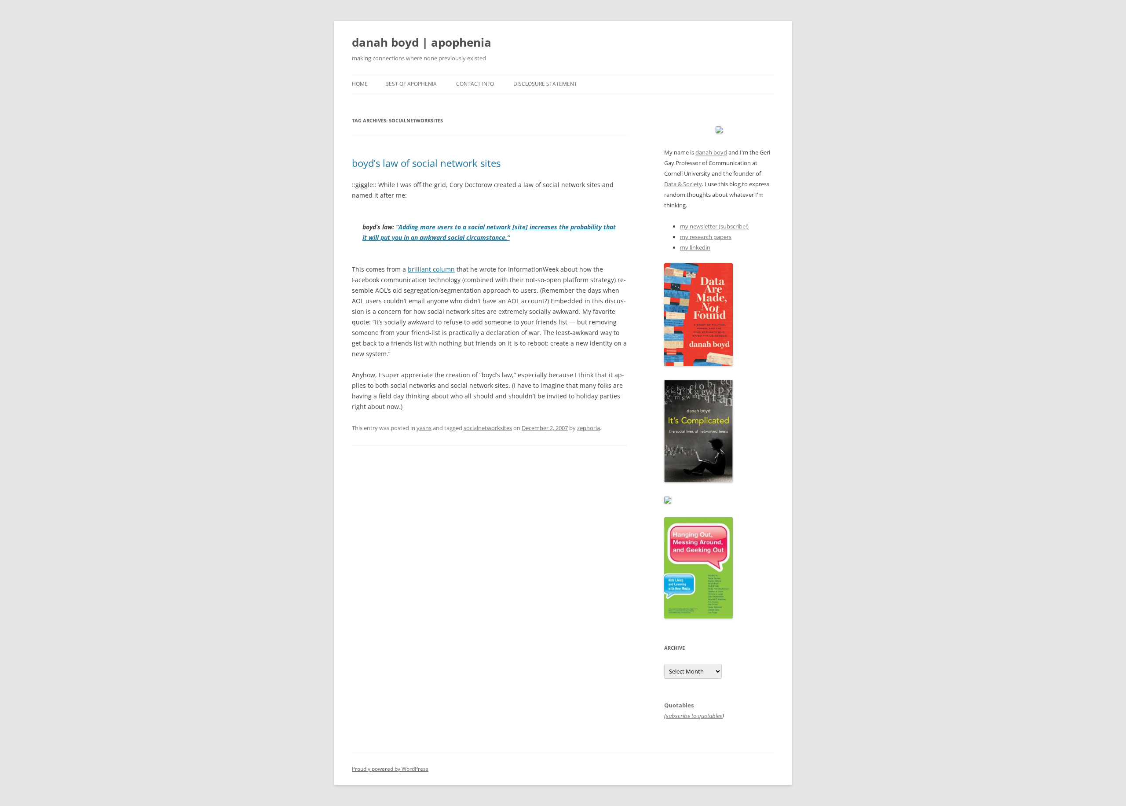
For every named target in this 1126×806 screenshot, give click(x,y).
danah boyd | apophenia (421, 42)
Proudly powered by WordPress (390, 769)
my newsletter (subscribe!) (714, 226)
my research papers (705, 237)
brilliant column (431, 269)
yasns (424, 428)
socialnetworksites (488, 428)
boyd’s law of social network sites (426, 162)
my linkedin (695, 247)
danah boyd (711, 152)
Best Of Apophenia (411, 84)
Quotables (679, 705)
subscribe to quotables (694, 716)
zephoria (588, 428)
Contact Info (475, 84)
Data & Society (683, 184)
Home (360, 84)
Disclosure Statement (545, 84)
